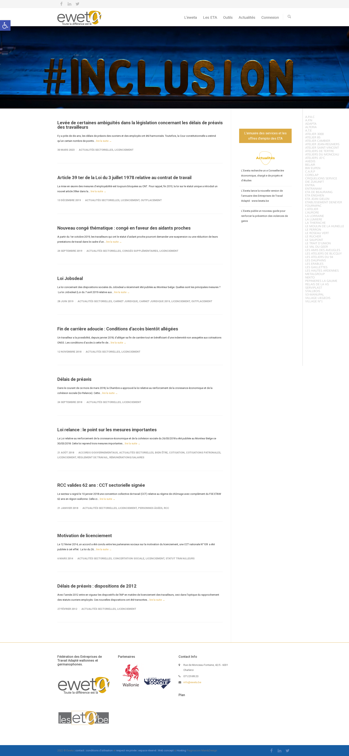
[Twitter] (78, 4)
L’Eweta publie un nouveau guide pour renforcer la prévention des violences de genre (264, 215)
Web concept (166, 750)
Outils (228, 17)
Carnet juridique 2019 (154, 301)
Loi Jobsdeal (70, 278)
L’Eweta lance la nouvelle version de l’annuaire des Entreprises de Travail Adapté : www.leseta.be (262, 195)
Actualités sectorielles (96, 149)
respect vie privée (126, 750)
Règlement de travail (92, 457)
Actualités (247, 17)
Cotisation (177, 452)
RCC (166, 508)
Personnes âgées (150, 508)
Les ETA (210, 17)
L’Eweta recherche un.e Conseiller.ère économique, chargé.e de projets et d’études (262, 175)
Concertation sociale (128, 558)
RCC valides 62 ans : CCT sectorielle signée (101, 485)
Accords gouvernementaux (98, 452)
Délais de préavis (74, 379)
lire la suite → (104, 140)
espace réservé (147, 750)
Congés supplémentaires (140, 250)
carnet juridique (125, 301)
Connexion (270, 17)
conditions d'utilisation (99, 750)
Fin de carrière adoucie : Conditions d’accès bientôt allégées (117, 328)
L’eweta (190, 17)
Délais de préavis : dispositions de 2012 (97, 586)
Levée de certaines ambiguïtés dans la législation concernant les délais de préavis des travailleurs (140, 125)
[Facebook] (61, 4)
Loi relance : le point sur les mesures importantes (107, 429)
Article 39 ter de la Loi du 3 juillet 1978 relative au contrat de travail (124, 177)
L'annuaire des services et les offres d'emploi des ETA (265, 135)
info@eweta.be (192, 682)
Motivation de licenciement (84, 535)
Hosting (181, 750)
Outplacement (151, 200)
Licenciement (124, 149)
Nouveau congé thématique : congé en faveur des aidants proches (124, 228)
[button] (5, 25)
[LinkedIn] (69, 4)
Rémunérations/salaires (126, 457)
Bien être (161, 452)
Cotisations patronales (203, 452)
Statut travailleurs (180, 558)
